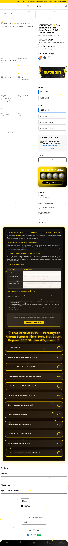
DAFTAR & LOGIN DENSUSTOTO (34, 322)
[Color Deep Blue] (44, 57)
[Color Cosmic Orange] (40, 58)
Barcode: (50, 35)
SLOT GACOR (44, 98)
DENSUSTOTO (18, 235)
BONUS (7, 544)
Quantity (41, 155)
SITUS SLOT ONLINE (46, 122)
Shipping (49, 42)
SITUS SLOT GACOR (46, 116)
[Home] (30, 6)
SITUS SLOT (44, 92)
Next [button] (66, 1)
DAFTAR (34, 544)
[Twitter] (42, 223)
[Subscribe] (44, 522)
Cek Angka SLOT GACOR (52, 183)
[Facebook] (39, 223)
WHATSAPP (47, 544)
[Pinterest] (45, 223)
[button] (3, 6)
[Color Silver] (49, 57)
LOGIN (20, 544)
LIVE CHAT (61, 544)
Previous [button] (2, 1)
